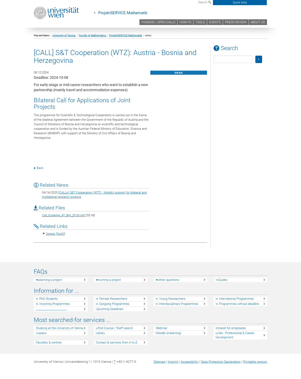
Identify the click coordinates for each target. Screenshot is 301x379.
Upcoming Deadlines (109, 309)
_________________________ (51, 309)
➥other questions (167, 280)
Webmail (161, 328)
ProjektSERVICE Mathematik (122, 13)
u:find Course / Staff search (114, 328)
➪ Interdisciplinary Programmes (177, 304)
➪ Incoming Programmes (53, 304)
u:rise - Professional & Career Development (235, 335)
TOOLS (200, 22)
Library (100, 333)
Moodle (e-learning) (168, 333)
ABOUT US (258, 22)
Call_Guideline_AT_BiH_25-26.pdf (63, 215)
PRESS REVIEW (235, 22)
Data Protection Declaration (221, 362)
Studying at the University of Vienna (59, 328)
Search (203, 2)
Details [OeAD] (55, 234)
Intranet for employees (231, 328)
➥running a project (108, 280)
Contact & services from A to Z (116, 342)
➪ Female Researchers (111, 299)
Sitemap (159, 362)
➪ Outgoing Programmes (112, 304)
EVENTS (215, 22)
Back (40, 168)
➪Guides (221, 280)
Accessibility (190, 362)
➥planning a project (49, 280)
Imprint (173, 362)
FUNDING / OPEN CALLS (158, 22)
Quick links (240, 2)
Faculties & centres (49, 342)
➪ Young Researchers (171, 299)
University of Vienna (64, 35)
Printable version (255, 362)
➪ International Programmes (235, 299)
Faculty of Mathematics (92, 35)
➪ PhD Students (47, 299)
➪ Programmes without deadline (237, 304)
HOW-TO (185, 22)
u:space (41, 333)
